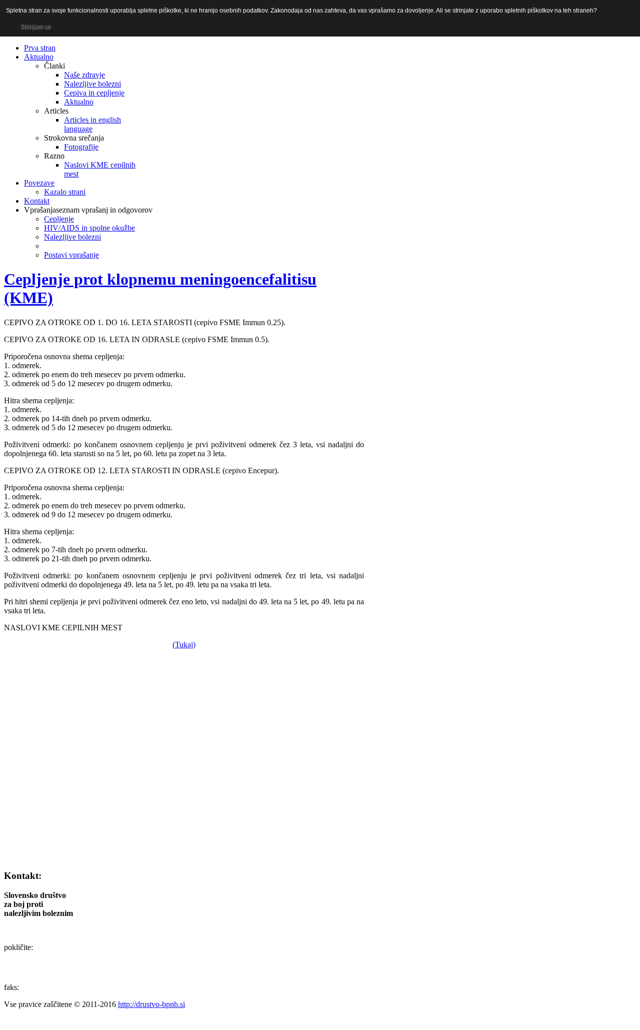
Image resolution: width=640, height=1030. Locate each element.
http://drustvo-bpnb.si (151, 1004)
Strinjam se (35, 26)
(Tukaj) (184, 644)
